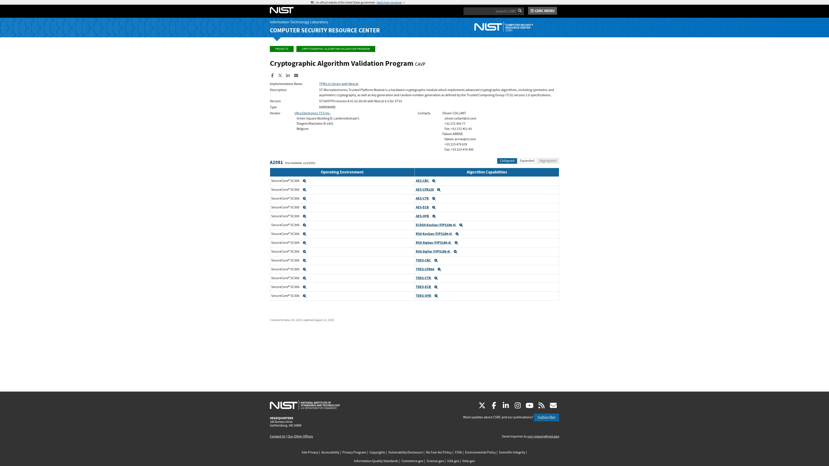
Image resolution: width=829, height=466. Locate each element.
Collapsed (507, 161)
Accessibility (330, 452)
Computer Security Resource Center (325, 30)
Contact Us (277, 436)
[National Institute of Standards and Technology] (305, 405)
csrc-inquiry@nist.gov (543, 436)
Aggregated (548, 161)
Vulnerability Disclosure (405, 452)
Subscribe (546, 417)
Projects (281, 49)
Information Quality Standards (376, 461)
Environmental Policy (480, 452)
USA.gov (453, 461)
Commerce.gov (412, 461)
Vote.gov (468, 461)
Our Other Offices (300, 436)
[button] (304, 181)
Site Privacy (310, 452)
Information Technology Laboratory (299, 22)
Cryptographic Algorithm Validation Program (336, 49)
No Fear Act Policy (439, 452)
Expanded (527, 161)
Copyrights (377, 452)
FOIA (458, 452)
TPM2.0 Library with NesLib (338, 84)
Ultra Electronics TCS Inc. (312, 113)
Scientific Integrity (512, 452)
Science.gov (435, 461)
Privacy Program (354, 452)
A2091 (276, 162)
